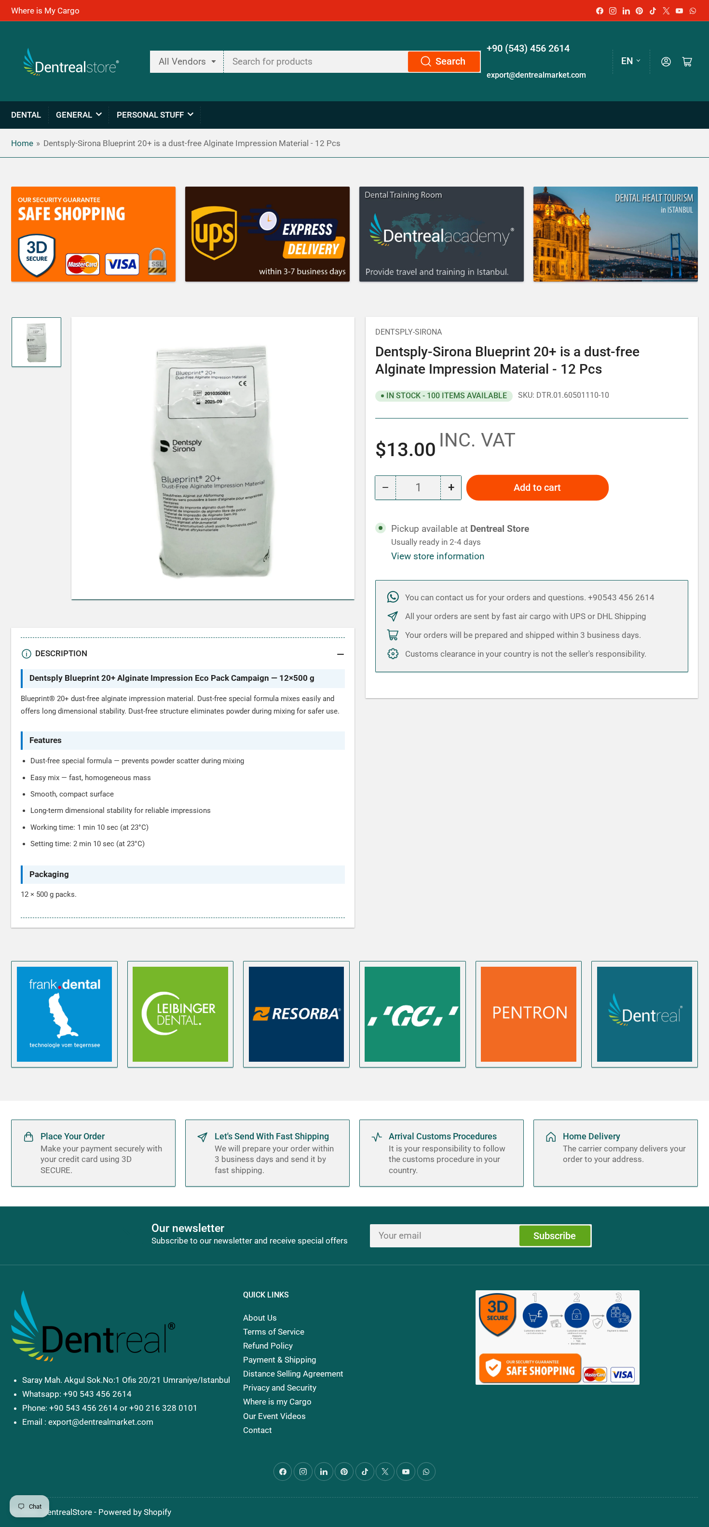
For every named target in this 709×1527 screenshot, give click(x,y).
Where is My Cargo (45, 10)
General (74, 115)
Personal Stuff (150, 115)
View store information (438, 556)
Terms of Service (273, 1332)
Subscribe (554, 1236)
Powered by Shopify (134, 1512)
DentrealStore (67, 1512)
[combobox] (352, 61)
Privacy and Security (279, 1387)
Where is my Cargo (277, 1401)
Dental (26, 115)
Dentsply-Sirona (408, 332)
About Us (260, 1318)
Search (450, 61)
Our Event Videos (274, 1416)
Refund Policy (268, 1346)
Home (22, 143)
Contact (257, 1430)
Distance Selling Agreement (293, 1373)
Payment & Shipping (279, 1360)
